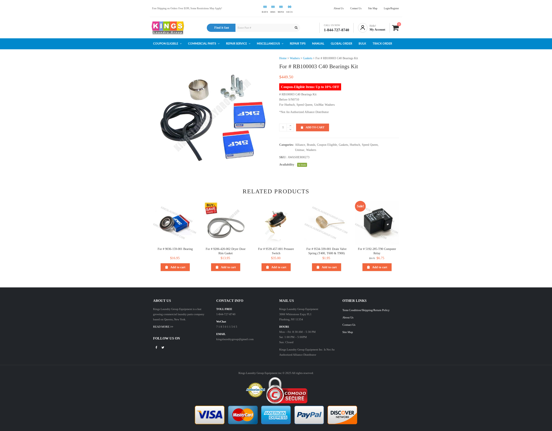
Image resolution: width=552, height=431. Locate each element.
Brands (311, 144)
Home (283, 58)
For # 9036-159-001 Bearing (175, 249)
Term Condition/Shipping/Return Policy (366, 310)
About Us (347, 317)
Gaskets (307, 58)
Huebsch (355, 144)
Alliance (300, 144)
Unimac (299, 150)
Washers (295, 58)
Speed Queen (370, 144)
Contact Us (348, 324)
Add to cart (315, 127)
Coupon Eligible (327, 144)
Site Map (347, 332)
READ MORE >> (163, 326)
